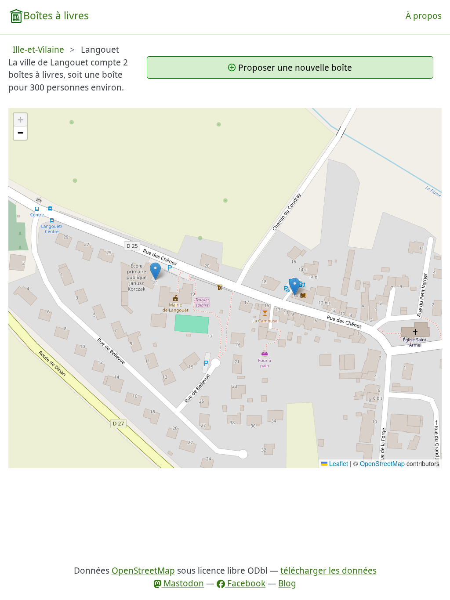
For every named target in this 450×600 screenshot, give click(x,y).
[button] (294, 287)
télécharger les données (328, 570)
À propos (424, 16)
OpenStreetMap (382, 463)
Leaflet (337, 463)
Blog (287, 583)
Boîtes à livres (56, 15)
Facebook (245, 583)
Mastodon (182, 583)
